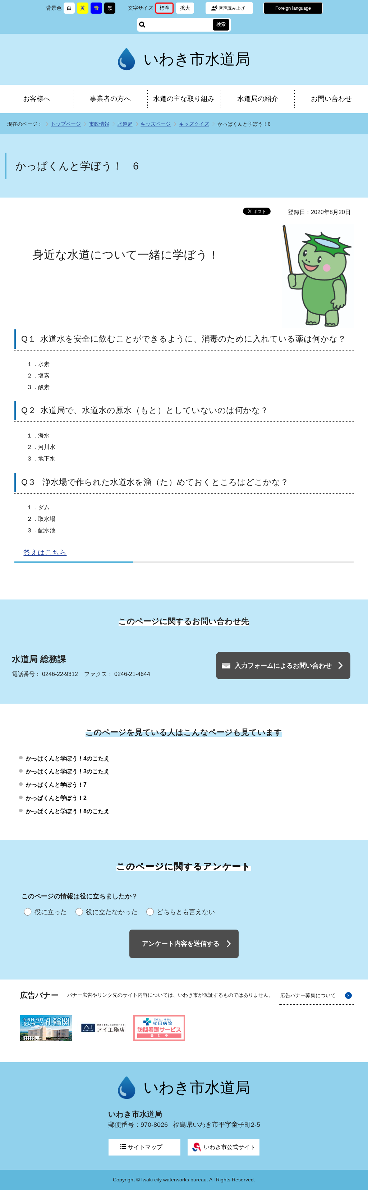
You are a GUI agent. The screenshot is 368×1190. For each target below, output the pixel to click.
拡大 (187, 9)
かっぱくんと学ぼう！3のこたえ (68, 771)
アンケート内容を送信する (181, 943)
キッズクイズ (194, 124)
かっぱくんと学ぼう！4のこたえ (68, 758)
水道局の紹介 (257, 98)
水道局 (125, 124)
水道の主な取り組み (184, 98)
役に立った (50, 912)
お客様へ (36, 98)
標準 (167, 9)
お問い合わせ (331, 98)
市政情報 (99, 124)
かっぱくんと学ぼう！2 (56, 798)
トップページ (66, 124)
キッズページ (156, 124)
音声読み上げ (232, 8)
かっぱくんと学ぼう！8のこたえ (68, 811)
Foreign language (293, 8)
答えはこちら (44, 552)
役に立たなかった (112, 912)
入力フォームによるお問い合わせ (283, 665)
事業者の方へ (110, 98)
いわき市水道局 (196, 59)
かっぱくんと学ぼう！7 (56, 785)
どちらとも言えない (186, 912)
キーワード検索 (142, 25)
